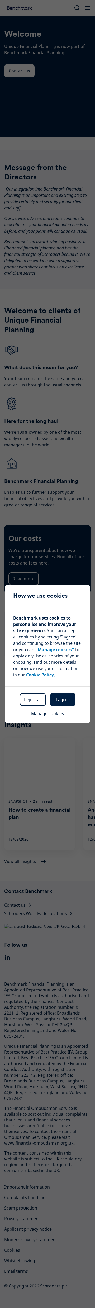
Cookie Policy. (40, 675)
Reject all (33, 699)
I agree (63, 699)
